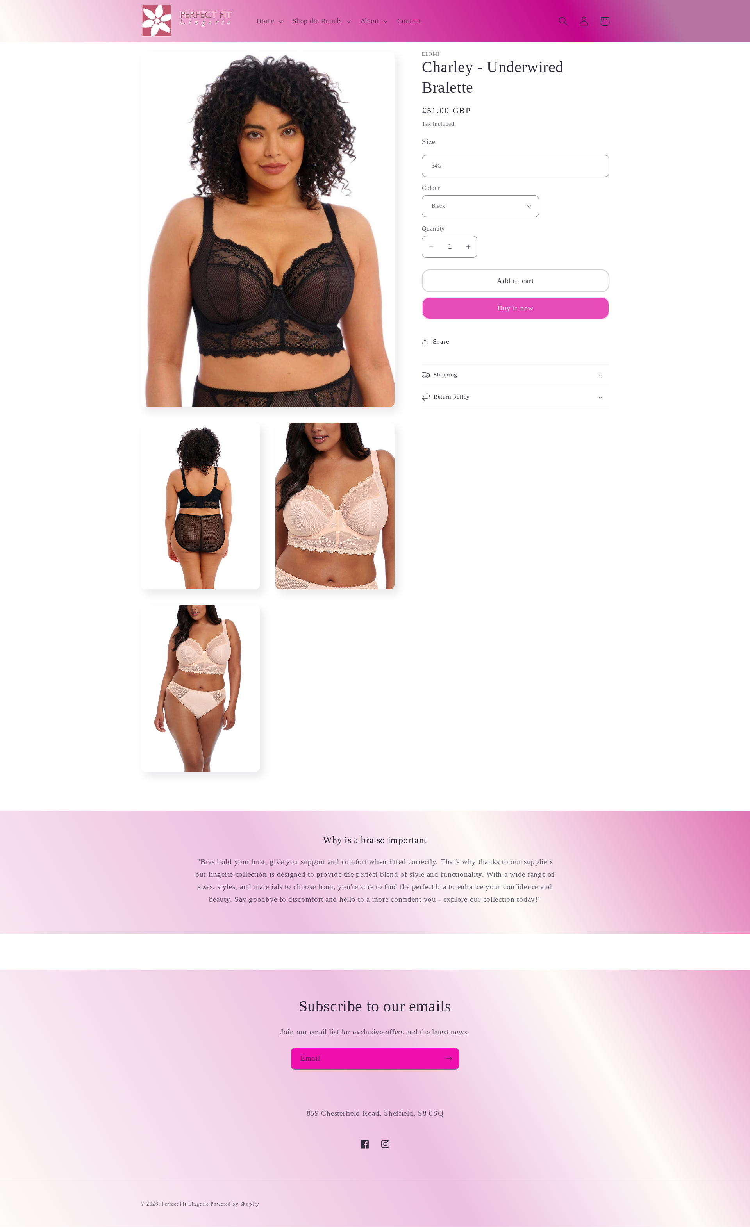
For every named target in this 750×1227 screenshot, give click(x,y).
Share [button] (441, 341)
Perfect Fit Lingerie (185, 1204)
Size (429, 141)
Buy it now (516, 308)
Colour (431, 188)
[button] (269, 21)
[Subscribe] (448, 1059)
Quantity (433, 228)
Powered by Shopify (235, 1204)
